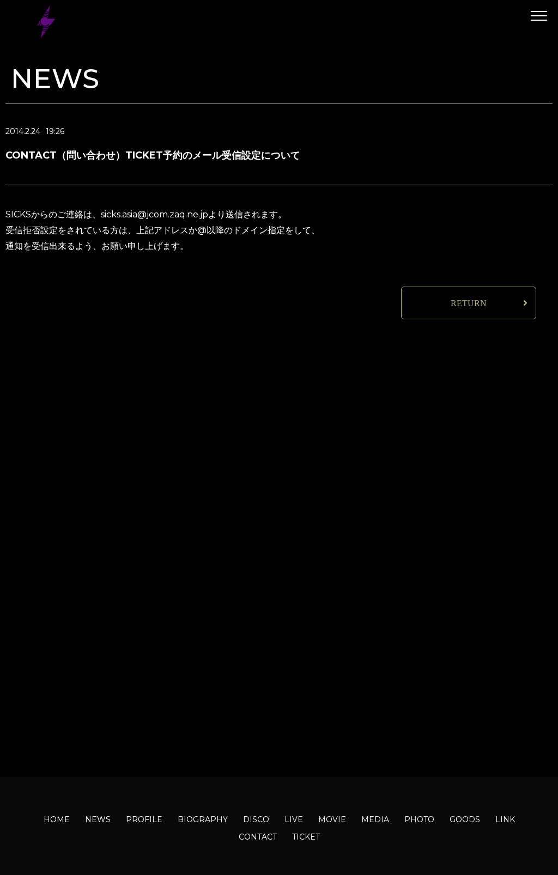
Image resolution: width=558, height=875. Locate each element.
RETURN (469, 303)
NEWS (98, 819)
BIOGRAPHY (203, 819)
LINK (505, 819)
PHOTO (419, 819)
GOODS (465, 819)
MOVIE (332, 819)
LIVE (293, 819)
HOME (57, 819)
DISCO (256, 819)
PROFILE (144, 819)
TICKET (306, 837)
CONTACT (258, 837)
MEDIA (375, 819)
